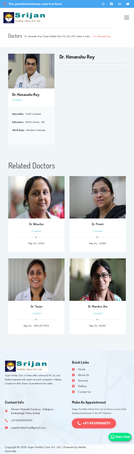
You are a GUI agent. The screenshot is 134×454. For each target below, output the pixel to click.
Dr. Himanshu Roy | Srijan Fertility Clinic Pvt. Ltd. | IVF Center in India (57, 36)
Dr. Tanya (36, 306)
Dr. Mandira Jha (97, 306)
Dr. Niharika (36, 224)
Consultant (17, 100)
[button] (126, 17)
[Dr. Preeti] (97, 197)
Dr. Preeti (98, 224)
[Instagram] (120, 4)
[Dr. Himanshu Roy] (31, 70)
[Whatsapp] (103, 4)
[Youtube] (128, 4)
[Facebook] (111, 4)
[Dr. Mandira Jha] (97, 279)
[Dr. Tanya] (36, 279)
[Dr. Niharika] (36, 197)
